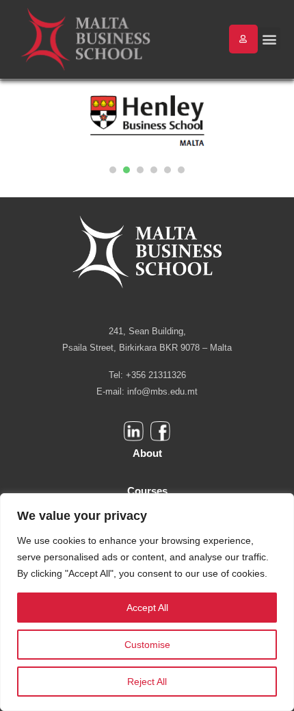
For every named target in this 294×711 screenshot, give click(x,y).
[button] (269, 38)
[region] (147, 602)
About (147, 453)
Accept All (147, 607)
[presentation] (113, 170)
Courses (147, 491)
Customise (147, 644)
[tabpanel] (147, 122)
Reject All (147, 681)
